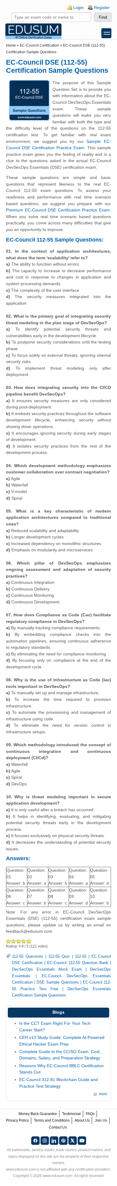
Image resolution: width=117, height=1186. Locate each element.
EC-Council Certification (39, 45)
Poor (8, 941)
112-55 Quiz (59, 956)
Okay (13, 941)
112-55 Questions (27, 956)
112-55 (80, 956)
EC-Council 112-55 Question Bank (77, 963)
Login (78, 7)
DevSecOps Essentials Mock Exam (47, 969)
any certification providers (89, 1169)
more (103, 1094)
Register (102, 7)
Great (23, 941)
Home (11, 45)
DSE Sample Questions (58, 982)
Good (18, 941)
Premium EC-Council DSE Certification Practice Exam (58, 210)
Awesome (28, 941)
